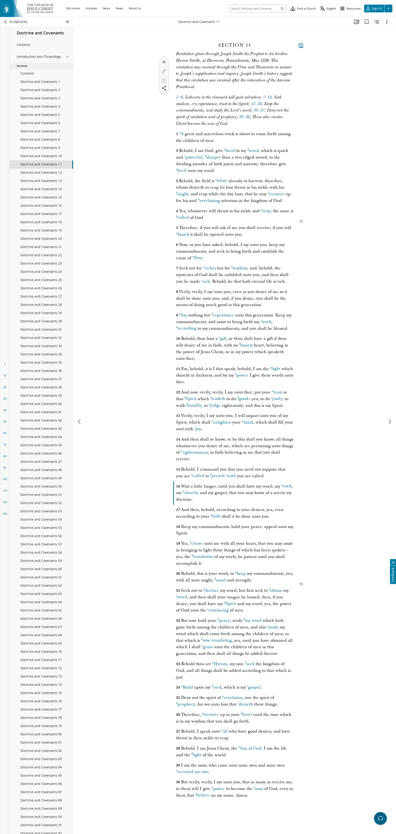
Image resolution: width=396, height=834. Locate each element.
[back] (5, 21)
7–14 (267, 97)
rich (206, 281)
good (243, 399)
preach (218, 476)
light (276, 369)
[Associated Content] (300, 45)
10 (4, 375)
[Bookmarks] (366, 22)
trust (277, 392)
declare (212, 590)
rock (287, 486)
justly (277, 399)
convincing (218, 610)
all (225, 731)
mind (248, 422)
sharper (213, 157)
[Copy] (164, 80)
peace (224, 620)
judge (215, 405)
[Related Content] (376, 22)
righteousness (195, 452)
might (182, 194)
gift (223, 338)
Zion (198, 258)
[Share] (164, 88)
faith (216, 516)
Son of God (250, 748)
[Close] (164, 62)
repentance (223, 315)
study (273, 627)
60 (4, 433)
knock (183, 234)
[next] (389, 421)
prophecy (186, 704)
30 (4, 398)
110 (4, 490)
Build (188, 687)
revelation (233, 697)
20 (4, 387)
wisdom (240, 268)
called (183, 217)
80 (4, 456)
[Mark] (164, 71)
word (254, 150)
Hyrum (220, 664)
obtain (276, 590)
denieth (246, 704)
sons (259, 789)
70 (4, 445)
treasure (276, 194)
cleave (197, 543)
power (242, 375)
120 (4, 502)
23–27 (259, 110)
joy (198, 429)
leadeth (218, 399)
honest (246, 345)
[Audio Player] (380, 818)
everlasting (210, 201)
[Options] (386, 22)
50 (4, 421)
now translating (217, 640)
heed (230, 150)
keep (241, 573)
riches (210, 268)
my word (253, 620)
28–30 (244, 117)
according (187, 328)
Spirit (191, 399)
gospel (254, 687)
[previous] (79, 421)
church (191, 493)
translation (203, 557)
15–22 (256, 104)
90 (4, 468)
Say (184, 315)
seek (251, 664)
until (231, 476)
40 (4, 410)
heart (247, 714)
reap (266, 211)
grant (208, 647)
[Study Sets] (356, 22)
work (266, 322)
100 (4, 479)
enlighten (222, 422)
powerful (193, 157)
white (222, 181)
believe (203, 795)
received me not (193, 772)
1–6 (179, 97)
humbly (194, 405)
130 (4, 514)
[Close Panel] (67, 21)
